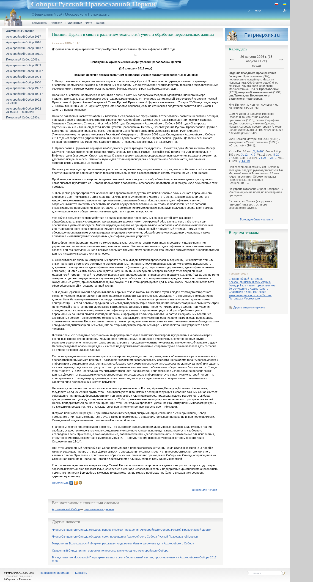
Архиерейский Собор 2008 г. (24, 71)
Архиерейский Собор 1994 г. (24, 94)
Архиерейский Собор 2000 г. (24, 82)
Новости (56, 23)
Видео (100, 23)
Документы (39, 23)
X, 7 (253, 154)
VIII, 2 (272, 157)
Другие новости (66, 521)
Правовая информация (55, 572)
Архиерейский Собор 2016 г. (24, 42)
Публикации (74, 23)
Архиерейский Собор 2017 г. (24, 36)
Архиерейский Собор (66, 509)
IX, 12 (244, 154)
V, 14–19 (244, 161)
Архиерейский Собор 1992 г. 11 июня (24, 101)
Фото (88, 23)
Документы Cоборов (20, 31)
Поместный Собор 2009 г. (23, 59)
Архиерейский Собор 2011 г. (24, 53)
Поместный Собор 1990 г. (23, 117)
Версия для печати (204, 489)
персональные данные (99, 509)
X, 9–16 (258, 151)
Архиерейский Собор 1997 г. (24, 88)
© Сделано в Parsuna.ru (17, 579)
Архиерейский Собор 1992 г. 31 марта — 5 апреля (24, 110)
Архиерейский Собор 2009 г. (24, 65)
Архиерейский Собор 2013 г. (24, 48)
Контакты (81, 572)
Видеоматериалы (244, 232)
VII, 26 (262, 157)
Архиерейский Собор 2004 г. (24, 76)
